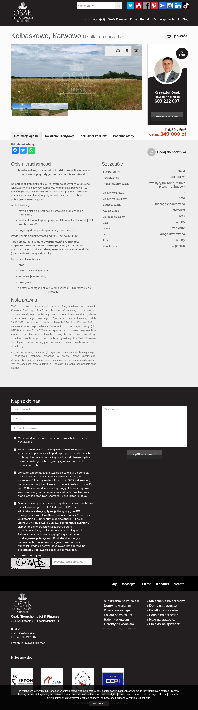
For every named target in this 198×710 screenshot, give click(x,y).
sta (170, 5)
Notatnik (174, 19)
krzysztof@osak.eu (167, 96)
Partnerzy (159, 19)
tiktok (185, 5)
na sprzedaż (167, 601)
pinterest (154, 5)
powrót (180, 36)
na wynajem (121, 601)
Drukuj (118, 51)
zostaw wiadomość (167, 116)
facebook (146, 5)
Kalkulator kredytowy (59, 136)
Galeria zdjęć (135, 51)
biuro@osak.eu (27, 633)
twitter (130, 5)
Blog (185, 19)
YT (138, 5)
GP (162, 5)
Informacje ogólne (26, 136)
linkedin (178, 5)
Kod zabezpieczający (28, 555)
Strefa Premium (117, 19)
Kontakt (145, 19)
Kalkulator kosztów (93, 136)
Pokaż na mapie (127, 51)
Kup (87, 19)
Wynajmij (99, 19)
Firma (133, 19)
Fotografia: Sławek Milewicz (28, 642)
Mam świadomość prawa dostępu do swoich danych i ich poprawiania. (52, 439)
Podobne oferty (123, 136)
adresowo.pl (132, 628)
